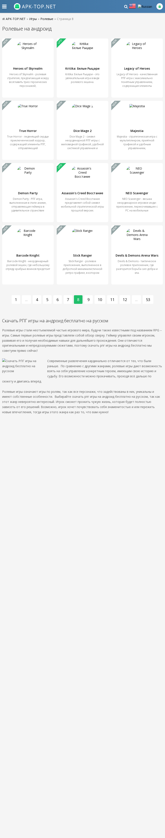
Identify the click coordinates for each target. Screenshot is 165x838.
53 (148, 299)
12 (125, 299)
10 (100, 299)
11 (112, 299)
